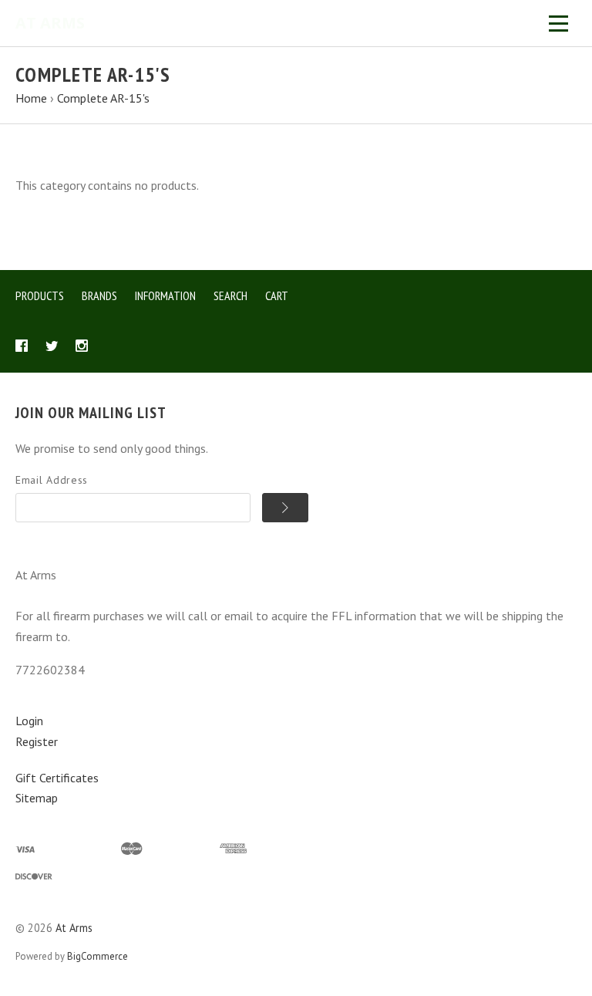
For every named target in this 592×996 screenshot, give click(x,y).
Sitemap (36, 797)
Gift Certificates (57, 777)
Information (165, 295)
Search (230, 295)
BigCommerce (97, 956)
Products (39, 295)
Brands (99, 295)
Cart (276, 295)
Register (36, 741)
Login (29, 720)
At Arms (74, 927)
